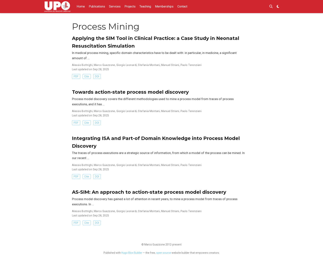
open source (163, 252)
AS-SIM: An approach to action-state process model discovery (149, 192)
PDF (76, 76)
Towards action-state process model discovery (130, 92)
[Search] (271, 6)
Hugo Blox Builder (131, 252)
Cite (86, 76)
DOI (97, 76)
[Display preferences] (278, 6)
